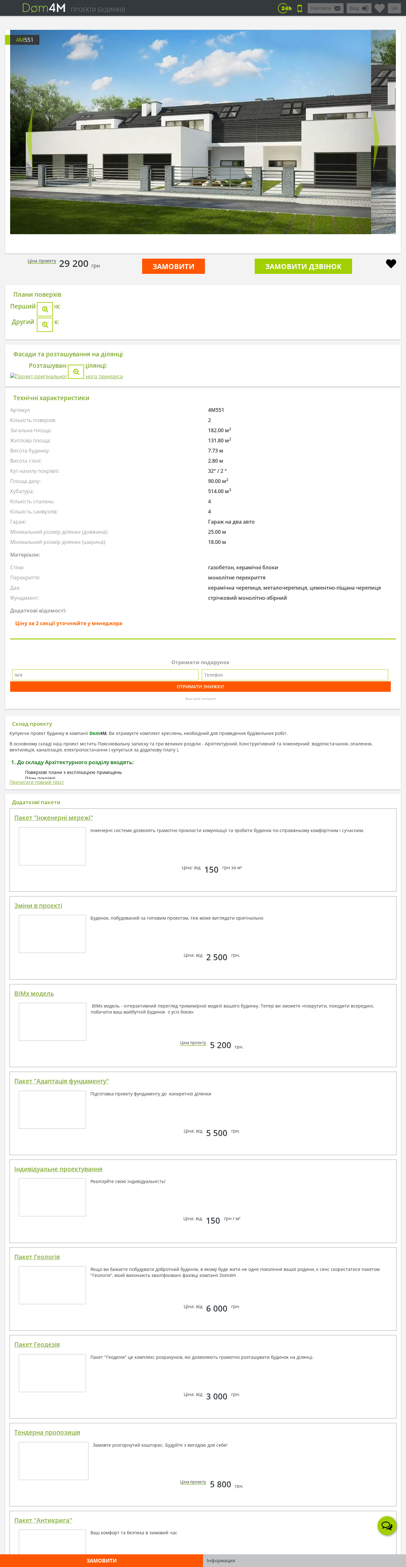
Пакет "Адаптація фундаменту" (61, 1418)
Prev (29, 139)
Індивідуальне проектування (58, 1506)
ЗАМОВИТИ (173, 266)
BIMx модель (34, 1331)
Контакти (321, 8)
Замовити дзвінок (303, 266)
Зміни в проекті (38, 1243)
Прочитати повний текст (37, 1119)
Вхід (354, 8)
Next (376, 139)
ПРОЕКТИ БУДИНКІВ (98, 9)
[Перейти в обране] (380, 5)
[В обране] (391, 264)
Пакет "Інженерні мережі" (53, 1155)
